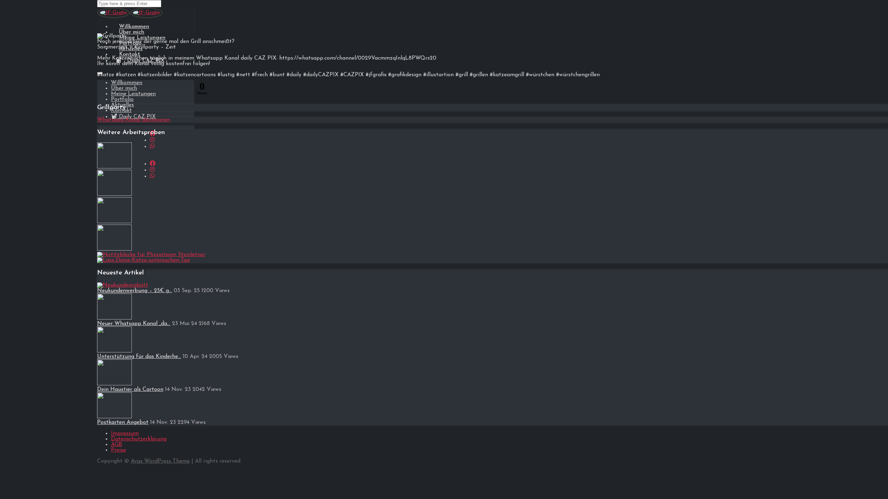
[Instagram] (152, 140)
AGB (116, 444)
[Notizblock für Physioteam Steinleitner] (151, 254)
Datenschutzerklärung (138, 439)
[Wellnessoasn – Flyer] (114, 167)
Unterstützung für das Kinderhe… (139, 356)
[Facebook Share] (103, 89)
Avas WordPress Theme (160, 461)
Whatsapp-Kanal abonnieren (133, 120)
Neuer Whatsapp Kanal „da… (133, 323)
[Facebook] (152, 164)
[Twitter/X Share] (153, 89)
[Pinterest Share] (137, 89)
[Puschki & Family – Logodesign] (114, 194)
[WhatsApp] (152, 146)
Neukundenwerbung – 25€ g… (134, 291)
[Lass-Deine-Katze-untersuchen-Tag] (143, 260)
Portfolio (122, 99)
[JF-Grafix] (113, 17)
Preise (118, 450)
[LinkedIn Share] (170, 89)
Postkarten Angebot (122, 422)
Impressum (125, 433)
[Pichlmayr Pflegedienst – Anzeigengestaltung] (114, 222)
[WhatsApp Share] (120, 89)
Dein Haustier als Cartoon (130, 389)
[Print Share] (187, 89)
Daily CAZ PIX (136, 117)
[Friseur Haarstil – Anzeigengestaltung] (114, 249)
